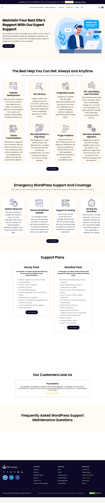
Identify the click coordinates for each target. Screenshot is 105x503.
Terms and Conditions (62, 493)
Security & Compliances (77, 493)
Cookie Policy (51, 493)
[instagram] (11, 472)
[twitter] (7, 472)
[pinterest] (14, 472)
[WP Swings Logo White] (9, 466)
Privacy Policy (42, 493)
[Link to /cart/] (99, 7)
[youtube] (18, 472)
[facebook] (3, 472)
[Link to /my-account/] (102, 7)
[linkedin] (22, 472)
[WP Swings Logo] (8, 6)
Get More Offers (80, 2)
